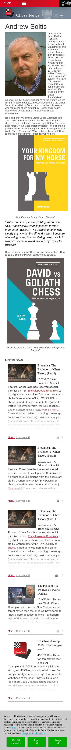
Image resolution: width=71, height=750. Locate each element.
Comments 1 (22, 437)
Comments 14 (23, 631)
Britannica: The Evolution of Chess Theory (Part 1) (48, 515)
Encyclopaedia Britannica (43, 390)
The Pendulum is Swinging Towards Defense (48, 589)
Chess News (28, 15)
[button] (24, 3)
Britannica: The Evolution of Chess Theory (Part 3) (48, 369)
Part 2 (55, 409)
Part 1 (45, 409)
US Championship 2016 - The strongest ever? (49, 645)
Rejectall (37, 741)
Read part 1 (15, 488)
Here (14, 727)
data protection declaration (33, 733)
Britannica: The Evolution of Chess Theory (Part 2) (48, 451)
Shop (7, 3)
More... (11, 437)
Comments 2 (22, 575)
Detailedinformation (16, 741)
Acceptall (58, 741)
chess (11, 547)
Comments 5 (22, 698)
